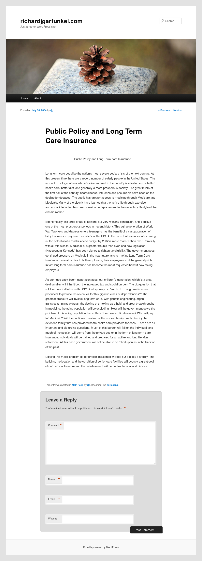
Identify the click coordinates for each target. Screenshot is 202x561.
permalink (112, 385)
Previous (163, 110)
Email (54, 499)
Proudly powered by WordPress (101, 547)
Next (177, 110)
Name (54, 479)
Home (24, 98)
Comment (55, 425)
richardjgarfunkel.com (51, 20)
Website (52, 518)
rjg (51, 110)
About (37, 98)
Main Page (77, 385)
